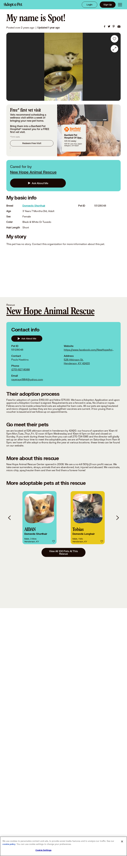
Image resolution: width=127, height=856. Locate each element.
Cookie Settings (43, 850)
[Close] (122, 841)
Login (89, 4)
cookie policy (8, 844)
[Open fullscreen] (114, 48)
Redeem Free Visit (31, 143)
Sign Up (107, 4)
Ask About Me (40, 183)
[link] (104, 26)
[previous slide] (9, 517)
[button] (39, 517)
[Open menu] (120, 5)
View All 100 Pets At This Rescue (63, 552)
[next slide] (117, 517)
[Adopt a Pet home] (13, 5)
